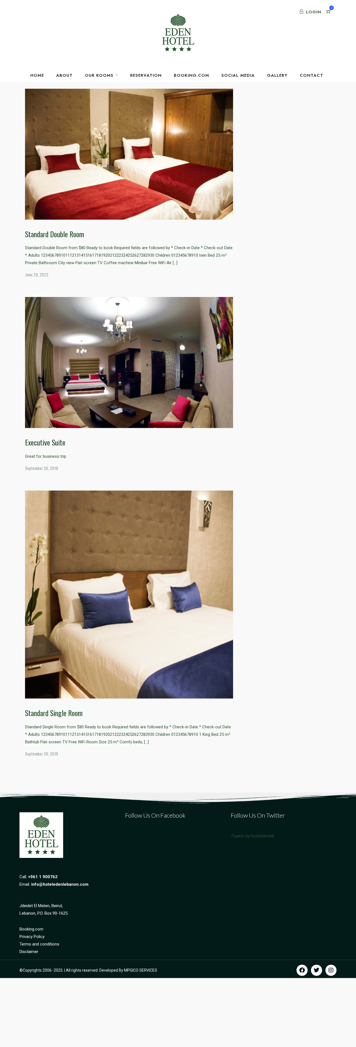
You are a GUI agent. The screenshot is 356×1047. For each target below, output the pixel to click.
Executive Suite (45, 442)
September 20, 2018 (41, 468)
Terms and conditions (39, 944)
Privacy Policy (31, 936)
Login (313, 12)
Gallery (277, 75)
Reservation (146, 75)
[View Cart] (329, 11)
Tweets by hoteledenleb (252, 835)
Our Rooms (99, 75)
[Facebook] (302, 970)
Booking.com (31, 929)
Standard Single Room (54, 712)
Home (37, 75)
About (64, 75)
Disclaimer (28, 951)
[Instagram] (331, 970)
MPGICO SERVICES (140, 970)
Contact (311, 75)
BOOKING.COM (191, 75)
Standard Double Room (54, 234)
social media (238, 75)
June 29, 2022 (36, 274)
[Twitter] (316, 970)
